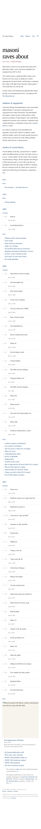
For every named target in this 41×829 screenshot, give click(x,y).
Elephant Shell (9, 459)
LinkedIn (15, 791)
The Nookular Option (12, 781)
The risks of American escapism (14, 765)
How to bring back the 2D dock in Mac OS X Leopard (21, 464)
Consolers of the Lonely (12, 462)
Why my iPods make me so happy (15, 467)
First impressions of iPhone (13, 740)
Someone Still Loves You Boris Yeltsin (16, 470)
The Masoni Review (8, 96)
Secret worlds (9, 241)
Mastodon (10, 791)
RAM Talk (32, 777)
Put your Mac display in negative (14, 475)
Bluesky (4, 791)
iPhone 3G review (10, 451)
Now (33, 36)
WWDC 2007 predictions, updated (15, 760)
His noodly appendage (11, 259)
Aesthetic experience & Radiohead (15, 443)
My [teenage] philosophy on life (14, 752)
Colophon (13, 798)
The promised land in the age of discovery (17, 249)
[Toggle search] (38, 36)
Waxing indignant (10, 202)
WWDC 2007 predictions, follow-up (16, 757)
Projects (27, 36)
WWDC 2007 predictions (12, 763)
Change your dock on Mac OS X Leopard (17, 472)
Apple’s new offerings (11, 246)
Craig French (24, 777)
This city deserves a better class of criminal (17, 449)
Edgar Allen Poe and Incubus (14, 243)
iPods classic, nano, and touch (14, 755)
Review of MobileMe (11, 456)
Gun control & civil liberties (13, 446)
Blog (22, 36)
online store (19, 769)
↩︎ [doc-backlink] (18, 771)
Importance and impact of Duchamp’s (19, 251)
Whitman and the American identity (15, 238)
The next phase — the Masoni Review (16, 187)
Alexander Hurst (29, 779)
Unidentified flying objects (13, 454)
